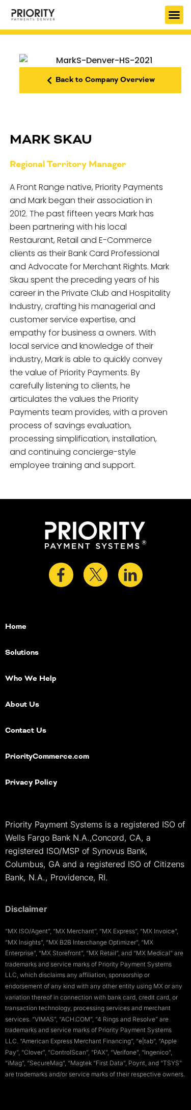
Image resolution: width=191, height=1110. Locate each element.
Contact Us (25, 731)
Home (15, 627)
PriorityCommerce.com (47, 757)
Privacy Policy (31, 783)
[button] (174, 15)
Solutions (22, 653)
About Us (22, 705)
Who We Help (31, 679)
